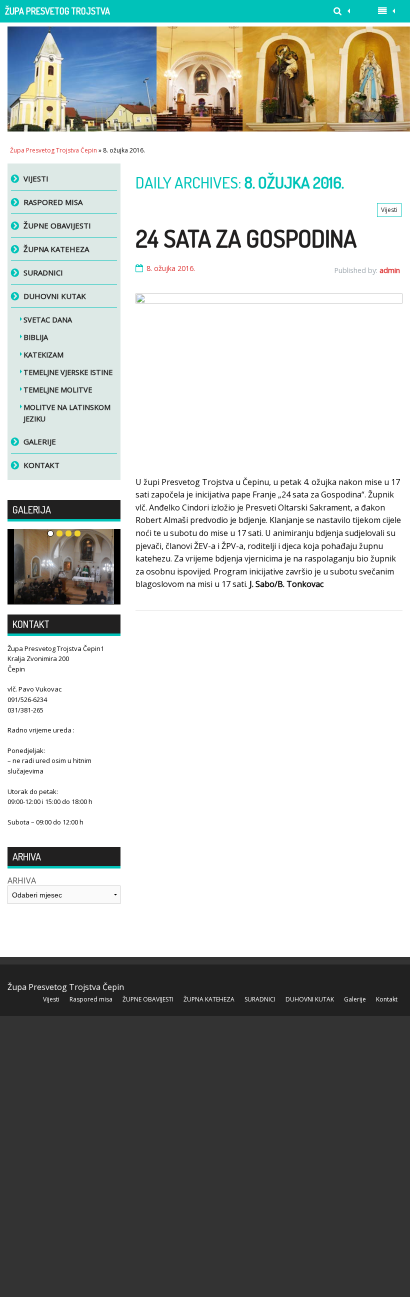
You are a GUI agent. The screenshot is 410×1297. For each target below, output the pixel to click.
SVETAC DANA (48, 319)
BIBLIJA (36, 337)
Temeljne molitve (58, 389)
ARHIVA (22, 881)
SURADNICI (43, 273)
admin (390, 270)
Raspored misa (53, 202)
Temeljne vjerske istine (68, 372)
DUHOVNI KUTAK (55, 296)
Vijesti (389, 210)
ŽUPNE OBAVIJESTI (57, 225)
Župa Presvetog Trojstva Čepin (57, 14)
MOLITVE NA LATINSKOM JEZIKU (67, 413)
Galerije (40, 441)
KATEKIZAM (44, 355)
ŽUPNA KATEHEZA (56, 249)
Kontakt (42, 465)
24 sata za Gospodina (246, 238)
